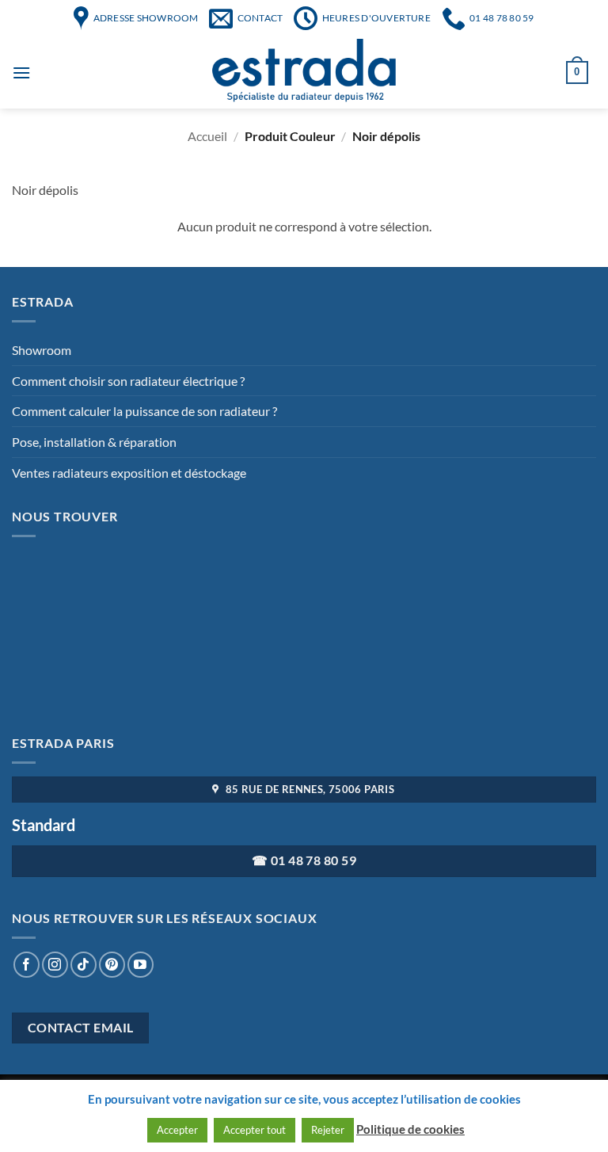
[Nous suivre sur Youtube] (140, 965)
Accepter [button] (177, 1129)
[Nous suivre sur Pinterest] (112, 965)
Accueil (207, 135)
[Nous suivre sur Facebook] (26, 965)
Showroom (41, 349)
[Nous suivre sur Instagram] (55, 965)
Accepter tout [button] (254, 1129)
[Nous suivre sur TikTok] (83, 965)
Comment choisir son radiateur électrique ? (128, 380)
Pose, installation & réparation (94, 441)
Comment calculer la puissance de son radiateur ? (144, 410)
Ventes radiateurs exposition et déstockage (129, 472)
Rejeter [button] (327, 1129)
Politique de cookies (410, 1129)
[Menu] (21, 72)
